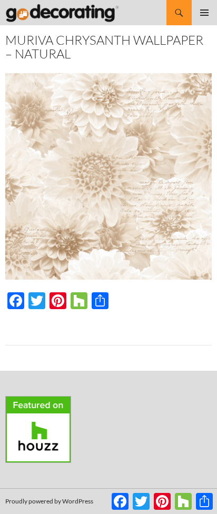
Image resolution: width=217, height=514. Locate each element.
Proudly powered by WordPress (49, 501)
